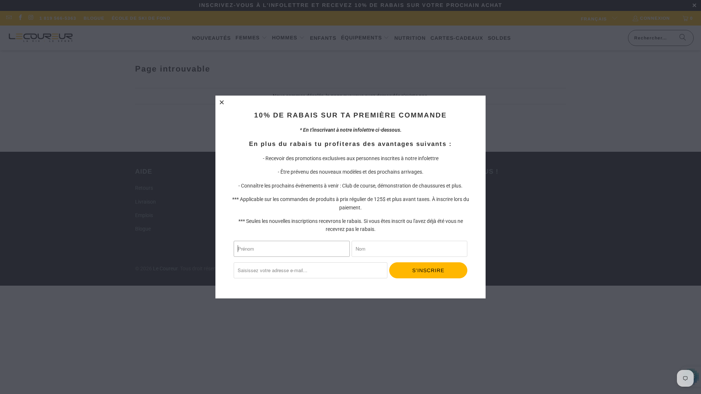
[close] (222, 102)
